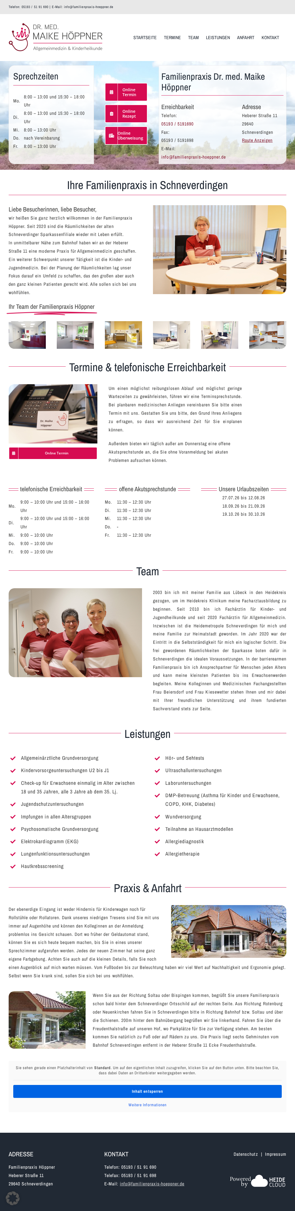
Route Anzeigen (257, 140)
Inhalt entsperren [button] (147, 1091)
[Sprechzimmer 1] (123, 323)
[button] (12, 1198)
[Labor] (267, 323)
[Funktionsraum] (219, 323)
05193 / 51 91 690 (35, 7)
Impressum (275, 1154)
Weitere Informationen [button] (147, 1105)
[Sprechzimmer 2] (171, 323)
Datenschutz (246, 1154)
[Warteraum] (75, 323)
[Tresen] (27, 323)
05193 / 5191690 (177, 124)
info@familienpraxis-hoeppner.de (88, 7)
